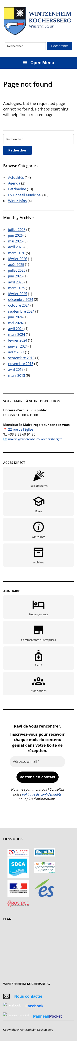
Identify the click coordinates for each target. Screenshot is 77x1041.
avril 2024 (16, 328)
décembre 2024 (20, 299)
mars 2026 (16, 253)
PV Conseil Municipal (24, 195)
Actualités (16, 177)
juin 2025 (15, 276)
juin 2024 (15, 317)
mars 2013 (16, 375)
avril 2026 (16, 247)
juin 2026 (15, 235)
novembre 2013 (20, 363)
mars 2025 (16, 288)
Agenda (14, 183)
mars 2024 (16, 334)
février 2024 (17, 340)
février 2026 (17, 258)
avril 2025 (16, 282)
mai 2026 (15, 241)
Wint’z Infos (17, 200)
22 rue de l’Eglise (20, 429)
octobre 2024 (19, 305)
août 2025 (16, 264)
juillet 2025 (16, 270)
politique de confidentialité (42, 794)
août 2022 (16, 352)
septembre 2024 (21, 311)
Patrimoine (17, 189)
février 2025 (17, 293)
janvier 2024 (18, 346)
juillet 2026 (16, 229)
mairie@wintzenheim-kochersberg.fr (35, 439)
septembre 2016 (21, 358)
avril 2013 (16, 369)
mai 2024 (15, 323)
